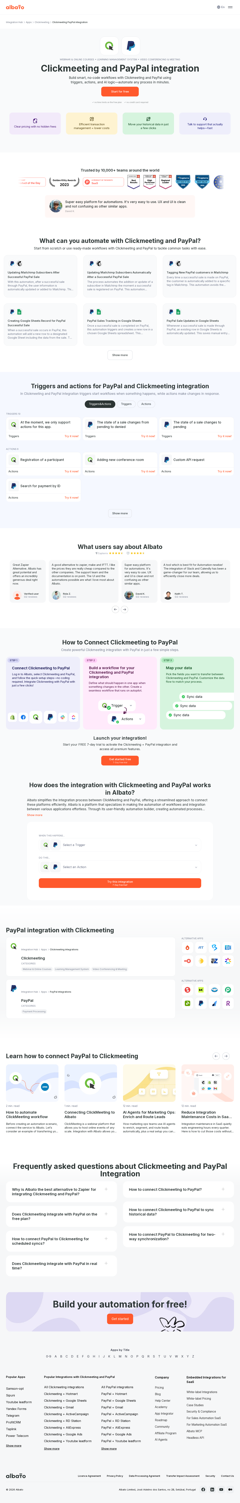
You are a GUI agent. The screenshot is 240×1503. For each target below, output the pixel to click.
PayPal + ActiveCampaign (119, 1414)
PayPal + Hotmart (114, 1394)
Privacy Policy (115, 1475)
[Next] (124, 609)
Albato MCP (194, 1431)
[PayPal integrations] (201, 1003)
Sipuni (10, 1395)
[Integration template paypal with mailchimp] (40, 276)
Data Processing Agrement (144, 1475)
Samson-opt (15, 1388)
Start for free (120, 91)
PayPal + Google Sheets (118, 1400)
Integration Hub (14, 22)
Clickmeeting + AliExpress (62, 1427)
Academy (161, 1407)
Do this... (44, 857)
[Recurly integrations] (228, 1003)
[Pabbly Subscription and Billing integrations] (228, 989)
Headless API (195, 1438)
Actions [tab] (146, 404)
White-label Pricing (199, 1398)
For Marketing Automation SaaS (207, 1424)
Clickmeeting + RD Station (62, 1421)
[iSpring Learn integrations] (228, 961)
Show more (120, 355)
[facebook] (203, 1489)
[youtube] (221, 1489)
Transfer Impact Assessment (183, 1475)
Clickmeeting (42, 22)
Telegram (12, 1415)
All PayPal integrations (117, 1387)
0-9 (48, 1356)
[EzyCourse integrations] (214, 961)
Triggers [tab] (126, 404)
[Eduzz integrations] (201, 961)
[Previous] (115, 609)
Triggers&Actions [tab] (100, 404)
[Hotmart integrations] (187, 947)
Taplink (11, 1429)
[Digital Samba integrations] (187, 961)
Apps (29, 22)
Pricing (159, 1387)
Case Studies (195, 1405)
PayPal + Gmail (112, 1407)
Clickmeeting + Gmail (59, 1407)
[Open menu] (230, 7)
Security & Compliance (201, 1411)
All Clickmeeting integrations (64, 1387)
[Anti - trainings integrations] (201, 947)
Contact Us (227, 1475)
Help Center (162, 1400)
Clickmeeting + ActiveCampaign (66, 1414)
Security (210, 1475)
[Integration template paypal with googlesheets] (40, 324)
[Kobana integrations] (201, 989)
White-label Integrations (202, 1392)
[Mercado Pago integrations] (214, 989)
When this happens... (52, 835)
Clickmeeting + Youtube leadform (68, 1441)
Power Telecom (17, 1436)
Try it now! (71, 436)
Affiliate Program (165, 1433)
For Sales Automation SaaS (204, 1418)
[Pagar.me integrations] (187, 1003)
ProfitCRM (13, 1422)
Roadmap (161, 1420)
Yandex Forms (16, 1409)
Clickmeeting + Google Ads (63, 1434)
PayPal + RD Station (115, 1421)
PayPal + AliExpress (115, 1427)
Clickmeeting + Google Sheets (65, 1400)
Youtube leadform (19, 1402)
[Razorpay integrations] (214, 1003)
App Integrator (164, 1413)
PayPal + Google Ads (116, 1434)
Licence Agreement (89, 1475)
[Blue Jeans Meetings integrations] (228, 947)
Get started (120, 1319)
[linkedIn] (212, 1489)
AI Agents (161, 1439)
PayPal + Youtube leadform (121, 1441)
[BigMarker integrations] (214, 947)
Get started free (120, 760)
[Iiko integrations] (187, 989)
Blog (158, 1394)
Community (162, 1426)
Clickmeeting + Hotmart (61, 1394)
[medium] (230, 1489)
